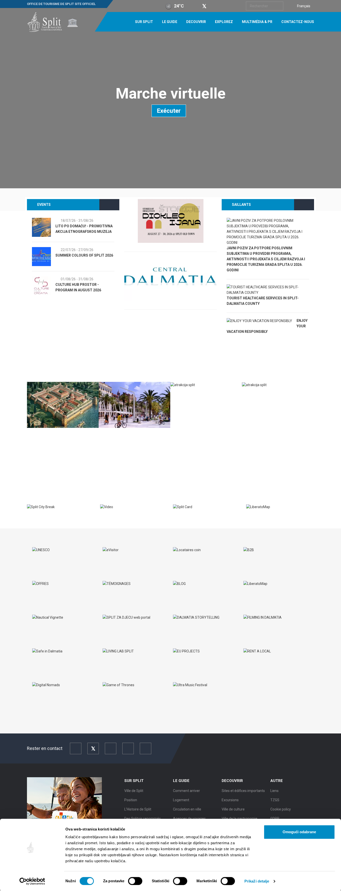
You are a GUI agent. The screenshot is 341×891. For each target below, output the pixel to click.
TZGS (274, 800)
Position (130, 800)
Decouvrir (196, 22)
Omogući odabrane (299, 832)
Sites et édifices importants (243, 791)
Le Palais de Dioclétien (53, 436)
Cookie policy (280, 809)
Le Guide (169, 22)
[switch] (135, 881)
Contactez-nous (297, 22)
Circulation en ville (187, 809)
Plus (35, 469)
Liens (274, 791)
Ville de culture (233, 809)
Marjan (254, 395)
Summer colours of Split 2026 (82, 255)
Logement (181, 800)
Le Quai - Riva (115, 436)
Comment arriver (186, 791)
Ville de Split (133, 791)
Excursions (230, 800)
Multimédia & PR (257, 22)
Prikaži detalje (256, 881)
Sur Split (144, 22)
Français (303, 6)
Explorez (224, 22)
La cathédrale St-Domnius (200, 395)
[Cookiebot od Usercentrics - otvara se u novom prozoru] (32, 881)
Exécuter (169, 110)
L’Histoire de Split (137, 809)
